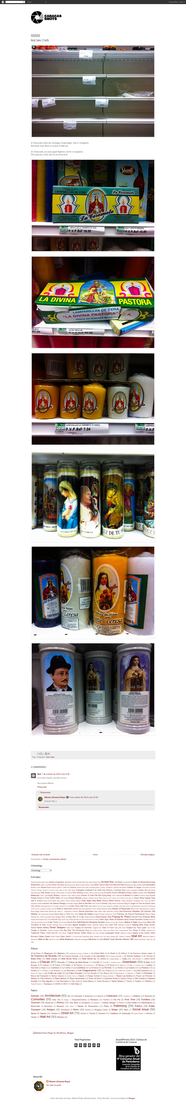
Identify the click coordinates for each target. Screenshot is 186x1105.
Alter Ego (85, 882)
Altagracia (48, 953)
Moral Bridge (35, 911)
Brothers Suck (36, 887)
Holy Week (96, 901)
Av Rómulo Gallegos (132, 956)
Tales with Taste (120, 927)
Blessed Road (118, 885)
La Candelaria (53, 968)
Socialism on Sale (38, 925)
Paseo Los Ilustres (124, 976)
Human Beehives (127, 901)
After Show (45, 882)
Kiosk (121, 1003)
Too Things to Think (137, 930)
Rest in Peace (94, 919)
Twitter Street (86, 933)
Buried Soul (45, 887)
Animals (35, 996)
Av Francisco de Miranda (44, 956)
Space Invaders (79, 925)
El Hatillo (67, 965)
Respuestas (45, 792)
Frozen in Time (43, 898)
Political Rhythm (90, 917)
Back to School (139, 882)
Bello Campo (51, 959)
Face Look (43, 895)
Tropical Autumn (73, 933)
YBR (132, 939)
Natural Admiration (86, 911)
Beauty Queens (70, 885)
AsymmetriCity (128, 882)
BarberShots (36, 885)
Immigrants (85, 1003)
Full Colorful (64, 898)
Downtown (130, 962)
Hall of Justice (37, 901)
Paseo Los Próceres (144, 976)
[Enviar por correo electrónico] (38, 753)
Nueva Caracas (58, 976)
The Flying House (96, 930)
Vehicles (149, 1013)
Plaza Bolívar (60, 978)
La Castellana (79, 968)
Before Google (89, 885)
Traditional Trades (38, 933)
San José (76, 981)
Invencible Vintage (72, 903)
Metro (138, 973)
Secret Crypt (62, 922)
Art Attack (119, 882)
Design (66, 1000)
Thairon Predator (53, 930)
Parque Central (93, 976)
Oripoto (81, 976)
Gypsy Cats (150, 898)
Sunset (83, 1013)
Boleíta (103, 959)
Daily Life (56, 1000)
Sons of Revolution (65, 925)
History (60, 1002)
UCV (65, 984)
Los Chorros (107, 971)
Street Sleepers (57, 927)
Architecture (53, 995)
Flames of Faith (87, 895)
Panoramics (93, 1006)
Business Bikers (56, 887)
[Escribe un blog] (41, 753)
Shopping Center (101, 1010)
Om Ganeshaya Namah (46, 914)
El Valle (130, 965)
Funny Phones (75, 898)
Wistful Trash (109, 939)
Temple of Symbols (39, 930)
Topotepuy (48, 984)
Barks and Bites (46, 885)
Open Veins (74, 914)
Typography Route (112, 933)
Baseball (78, 996)
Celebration (112, 996)
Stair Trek (113, 925)
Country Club (115, 962)
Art (69, 996)
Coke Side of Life (61, 890)
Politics (138, 1006)
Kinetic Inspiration (118, 903)
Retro (76, 1009)
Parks (106, 1006)
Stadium (138, 981)
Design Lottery (55, 893)
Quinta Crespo (126, 978)
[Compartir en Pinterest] (48, 753)
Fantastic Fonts (65, 895)
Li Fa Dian (55, 906)
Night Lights (98, 911)
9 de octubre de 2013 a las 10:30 (83, 797)
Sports (33, 1013)
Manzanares (120, 973)
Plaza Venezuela (77, 978)
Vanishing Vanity (88, 936)
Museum (60, 1006)
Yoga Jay (149, 939)
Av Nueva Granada (115, 956)
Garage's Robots (87, 898)
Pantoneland (139, 914)
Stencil (33, 928)
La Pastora (144, 968)
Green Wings (139, 898)
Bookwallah (150, 885)
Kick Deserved (97, 903)
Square (43, 1013)
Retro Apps (104, 919)
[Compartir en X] (43, 753)
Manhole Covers (91, 909)
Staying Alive (137, 925)
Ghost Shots (98, 898)
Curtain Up (142, 890)
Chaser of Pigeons (106, 887)
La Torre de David (143, 903)
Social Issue (140, 1009)
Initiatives (97, 1003)
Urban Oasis (44, 936)
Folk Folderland (117, 895)
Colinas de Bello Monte (78, 962)
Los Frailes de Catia (53, 973)
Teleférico (148, 981)
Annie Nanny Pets (95, 882)
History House (65, 901)
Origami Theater (99, 914)
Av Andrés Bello (97, 953)
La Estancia (93, 968)
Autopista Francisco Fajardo (78, 953)
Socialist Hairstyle (52, 925)
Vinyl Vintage (110, 936)
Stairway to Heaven (124, 925)
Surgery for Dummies (83, 928)
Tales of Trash (108, 928)
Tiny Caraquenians (121, 930)
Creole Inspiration (131, 890)
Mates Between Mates (104, 909)
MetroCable (35, 1006)
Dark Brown (45, 893)
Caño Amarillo (136, 959)
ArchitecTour (107, 882)
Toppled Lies (151, 930)
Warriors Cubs (54, 939)
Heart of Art (47, 901)
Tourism (101, 1013)
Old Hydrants (146, 911)
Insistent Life (47, 903)
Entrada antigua (147, 854)
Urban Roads (55, 936)
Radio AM (72, 919)
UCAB (57, 984)
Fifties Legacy (76, 895)
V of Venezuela (77, 936)
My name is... (59, 911)
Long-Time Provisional (147, 906)
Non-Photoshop (125, 911)
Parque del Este (108, 976)
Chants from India (83, 887)
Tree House (62, 933)
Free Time (130, 999)
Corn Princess (107, 890)
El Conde (56, 965)
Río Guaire (140, 978)
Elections (122, 893)
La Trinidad (44, 970)
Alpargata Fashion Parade (73, 882)
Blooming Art (129, 885)
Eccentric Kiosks (111, 893)
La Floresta (106, 968)
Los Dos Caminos (141, 970)
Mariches (130, 973)
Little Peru (84, 906)
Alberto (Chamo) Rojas (54, 797)
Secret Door (72, 922)
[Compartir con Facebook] (46, 753)
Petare (34, 978)
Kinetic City (107, 903)
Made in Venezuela (64, 909)
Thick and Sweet (109, 930)
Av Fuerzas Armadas (70, 956)
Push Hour (47, 919)
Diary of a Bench (66, 893)
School (87, 1010)
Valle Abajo (75, 984)
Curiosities (38, 999)
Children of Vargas (134, 887)
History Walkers (76, 901)
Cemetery (126, 996)
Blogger (132, 1098)
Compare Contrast (84, 890)
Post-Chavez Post (103, 917)
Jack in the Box (85, 903)
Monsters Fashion (149, 909)
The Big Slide (65, 930)
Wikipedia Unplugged (81, 939)
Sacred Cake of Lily (40, 922)
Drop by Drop (98, 893)
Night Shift (106, 911)
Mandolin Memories (79, 909)
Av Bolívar (122, 953)
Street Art (67, 1013)
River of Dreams (116, 919)
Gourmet (35, 1002)
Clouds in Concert (48, 890)
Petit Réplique (56, 917)
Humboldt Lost (138, 901)
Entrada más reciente (41, 854)
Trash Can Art (52, 933)
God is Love (107, 898)
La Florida (119, 968)
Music (72, 1006)
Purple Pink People (37, 919)
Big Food (109, 885)
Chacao (45, 962)
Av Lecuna (86, 956)
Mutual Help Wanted (47, 911)
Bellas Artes (36, 959)
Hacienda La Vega (38, 968)
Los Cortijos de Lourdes (123, 970)
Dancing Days (35, 893)
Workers (60, 1017)
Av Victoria (148, 956)
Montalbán (148, 973)
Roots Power (129, 919)
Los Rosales (92, 973)
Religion (51, 1009)
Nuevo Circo (71, 976)
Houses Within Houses (111, 901)
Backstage (151, 882)
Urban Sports (65, 936)
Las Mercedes (69, 971)
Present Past (137, 917)
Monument (48, 1006)
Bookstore (89, 996)
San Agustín (47, 981)
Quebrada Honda (111, 978)
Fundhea (145, 999)
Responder (42, 787)
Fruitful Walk (55, 898)
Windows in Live (96, 939)
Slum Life (151, 922)
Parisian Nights (150, 914)
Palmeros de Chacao (125, 914)
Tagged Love (97, 927)
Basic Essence (58, 885)
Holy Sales (50, 757)
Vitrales (34, 1017)
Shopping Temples (97, 922)
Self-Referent (83, 922)
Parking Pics (35, 917)
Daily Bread (151, 890)
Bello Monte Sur (89, 959)
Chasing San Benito (119, 887)
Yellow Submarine (140, 939)
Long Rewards (135, 906)
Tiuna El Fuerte (36, 984)
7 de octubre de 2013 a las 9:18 (55, 774)
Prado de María (95, 978)
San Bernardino (62, 981)
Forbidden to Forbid (130, 895)
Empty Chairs (131, 893)
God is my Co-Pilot (118, 898)
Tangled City (131, 928)
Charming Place (94, 887)
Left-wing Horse (46, 906)
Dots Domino (78, 893)
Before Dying (80, 885)
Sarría (129, 981)
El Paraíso (78, 965)
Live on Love (101, 906)
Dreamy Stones (88, 893)
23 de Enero (36, 953)
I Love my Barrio (149, 901)
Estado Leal (139, 965)
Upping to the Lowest (141, 933)
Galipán (149, 965)
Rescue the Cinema (82, 919)
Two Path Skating (98, 933)
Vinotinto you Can (100, 936)
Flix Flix (98, 895)
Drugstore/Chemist (79, 1000)
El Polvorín (89, 965)
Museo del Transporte (39, 976)
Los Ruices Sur (106, 973)
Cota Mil (105, 962)
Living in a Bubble (112, 906)
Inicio (95, 854)
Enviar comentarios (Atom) (54, 859)
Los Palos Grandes (73, 973)
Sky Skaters (120, 922)
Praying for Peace (121, 916)
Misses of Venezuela (121, 909)
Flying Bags (106, 895)
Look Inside (132, 1003)
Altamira (61, 953)
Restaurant (65, 1010)
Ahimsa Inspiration (56, 882)
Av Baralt (111, 953)
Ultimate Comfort (126, 933)
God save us (129, 898)
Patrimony (120, 1006)
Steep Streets (149, 925)
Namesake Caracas (71, 911)
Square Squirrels (92, 925)
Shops (114, 1009)
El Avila (147, 962)
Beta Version (100, 885)
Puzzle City (56, 919)
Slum (126, 1010)
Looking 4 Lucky (45, 909)
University (126, 1013)
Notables (136, 911)
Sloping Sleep (142, 922)
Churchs (148, 996)
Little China (74, 906)
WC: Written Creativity (123, 936)
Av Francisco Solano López (141, 953)
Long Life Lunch (124, 906)
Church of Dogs (36, 890)
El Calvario (44, 965)
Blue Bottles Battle (140, 885)
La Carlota (66, 968)
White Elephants (67, 939)
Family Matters (54, 895)
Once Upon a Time (62, 914)
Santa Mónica (88, 981)
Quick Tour (65, 919)
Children (136, 996)
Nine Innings (114, 911)
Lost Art (53, 909)
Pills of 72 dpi (78, 917)
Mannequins (146, 1003)
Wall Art (136, 936)
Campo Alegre (114, 959)
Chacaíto (61, 962)
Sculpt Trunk (53, 922)
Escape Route (142, 893)
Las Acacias (55, 971)
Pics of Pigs (67, 917)
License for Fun (64, 906)
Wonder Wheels (122, 939)
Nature (80, 1006)
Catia (124, 959)
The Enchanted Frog (80, 930)
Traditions (114, 1013)
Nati (39, 774)
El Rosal (111, 965)
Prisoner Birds (149, 917)
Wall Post (146, 936)
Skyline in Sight (130, 922)
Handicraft (49, 1003)
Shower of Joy (110, 922)
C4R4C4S (65, 887)
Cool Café (97, 890)
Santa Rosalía (102, 981)
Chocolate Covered (148, 887)
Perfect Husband (45, 917)
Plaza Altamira (46, 978)
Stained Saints (104, 925)
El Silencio (121, 965)
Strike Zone (70, 927)
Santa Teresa (117, 981)
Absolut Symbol (36, 882)
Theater (92, 1013)
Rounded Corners (142, 919)
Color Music (72, 890)
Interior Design (59, 903)
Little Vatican (93, 906)
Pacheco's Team (111, 914)
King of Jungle (129, 903)
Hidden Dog (56, 901)
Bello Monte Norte (69, 959)
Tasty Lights (142, 928)
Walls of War (43, 939)
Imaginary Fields (36, 903)
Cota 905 (96, 962)
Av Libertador (99, 956)
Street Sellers (43, 927)
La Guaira (130, 968)
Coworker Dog (119, 890)
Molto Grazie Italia (137, 909)
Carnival (73, 887)
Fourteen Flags (144, 895)
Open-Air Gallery (86, 914)
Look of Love (35, 909)
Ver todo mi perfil (53, 1085)
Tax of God (151, 927)
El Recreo (100, 965)
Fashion (106, 1000)
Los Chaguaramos (87, 970)
